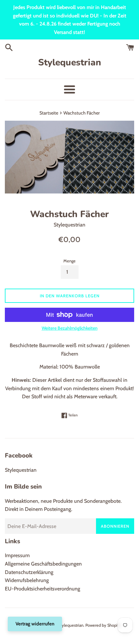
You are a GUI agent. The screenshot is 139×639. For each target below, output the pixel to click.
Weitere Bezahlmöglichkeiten (70, 328)
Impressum (17, 555)
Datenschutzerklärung (29, 572)
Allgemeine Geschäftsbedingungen (43, 564)
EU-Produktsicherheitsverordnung (42, 589)
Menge (69, 261)
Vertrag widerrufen (35, 624)
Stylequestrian (69, 62)
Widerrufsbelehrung (27, 580)
